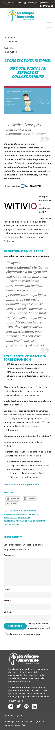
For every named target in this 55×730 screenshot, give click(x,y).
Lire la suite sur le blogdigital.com (21, 484)
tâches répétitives (37, 521)
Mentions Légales (13, 715)
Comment (9, 555)
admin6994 (10, 48)
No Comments (10, 52)
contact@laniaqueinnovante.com (41, 3)
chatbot (11, 256)
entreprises (33, 514)
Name (7, 589)
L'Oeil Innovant (11, 41)
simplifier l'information (16, 521)
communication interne (15, 514)
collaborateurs (27, 511)
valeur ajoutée (11, 524)
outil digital (10, 517)
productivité (24, 517)
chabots (14, 511)
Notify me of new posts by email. (23, 634)
